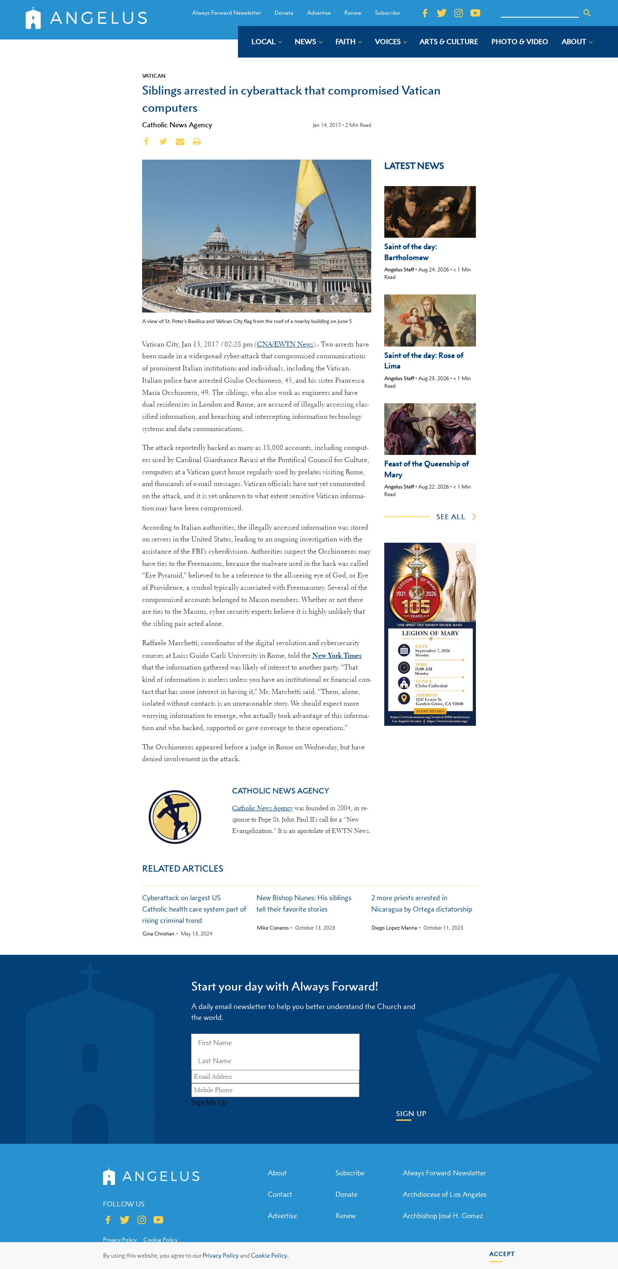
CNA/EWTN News (285, 344)
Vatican (154, 75)
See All (451, 516)
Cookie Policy (160, 1239)
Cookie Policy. (269, 1255)
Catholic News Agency (177, 125)
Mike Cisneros (273, 928)
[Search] (587, 13)
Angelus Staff (399, 269)
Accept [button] (502, 1253)
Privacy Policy (221, 1255)
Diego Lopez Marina (394, 928)
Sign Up (411, 1114)
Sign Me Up (209, 1102)
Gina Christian (158, 933)
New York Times (337, 655)
